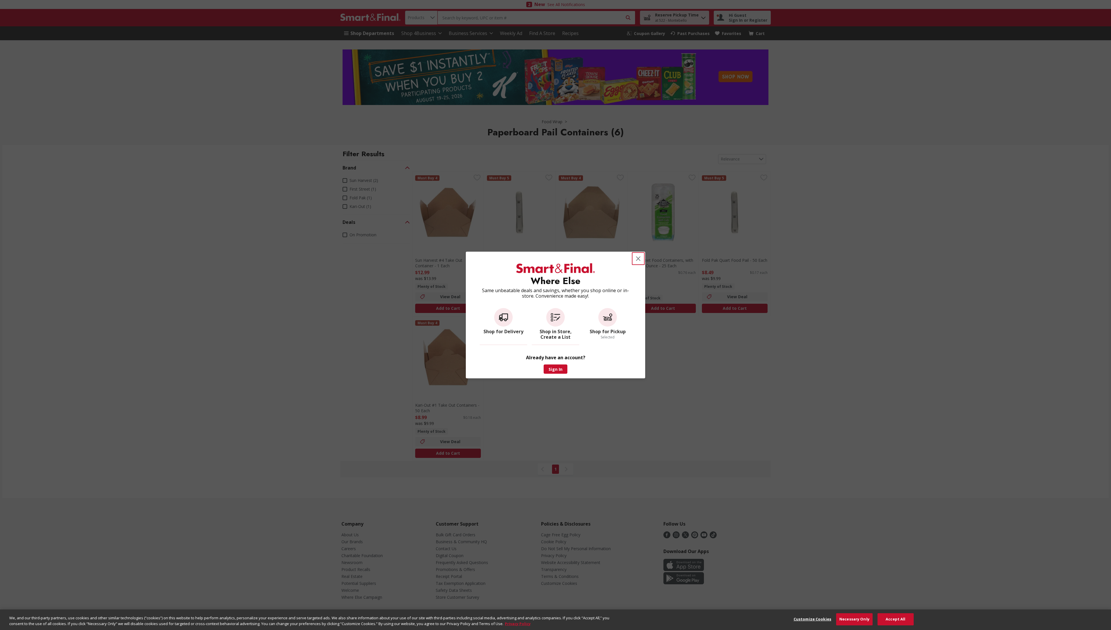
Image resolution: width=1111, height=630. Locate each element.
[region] (555, 619)
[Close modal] (638, 259)
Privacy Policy (518, 623)
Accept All (895, 619)
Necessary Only (854, 619)
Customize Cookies (812, 619)
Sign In (555, 369)
